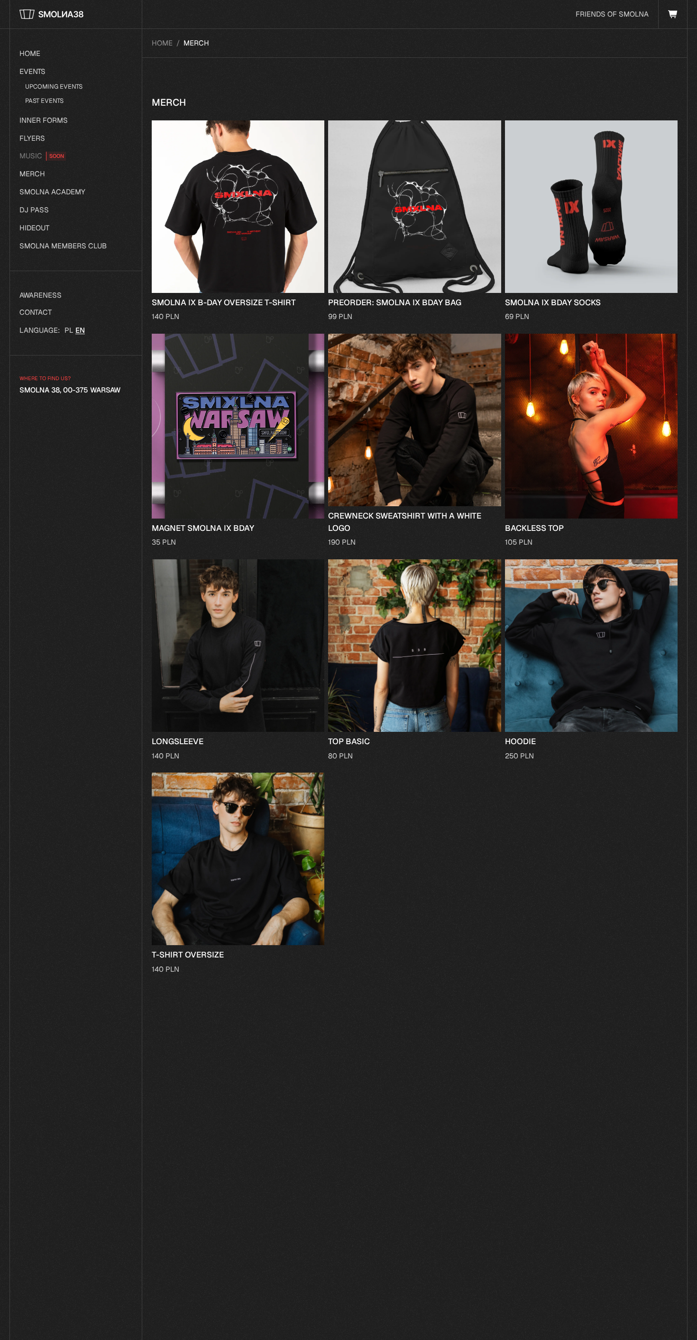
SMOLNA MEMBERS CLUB (63, 245)
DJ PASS (34, 209)
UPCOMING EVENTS (54, 86)
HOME (29, 53)
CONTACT (35, 312)
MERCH (32, 173)
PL (68, 330)
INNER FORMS (43, 120)
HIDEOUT (34, 227)
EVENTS (32, 71)
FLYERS (32, 138)
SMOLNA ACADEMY (52, 191)
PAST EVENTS (44, 101)
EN (80, 330)
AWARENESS (40, 295)
